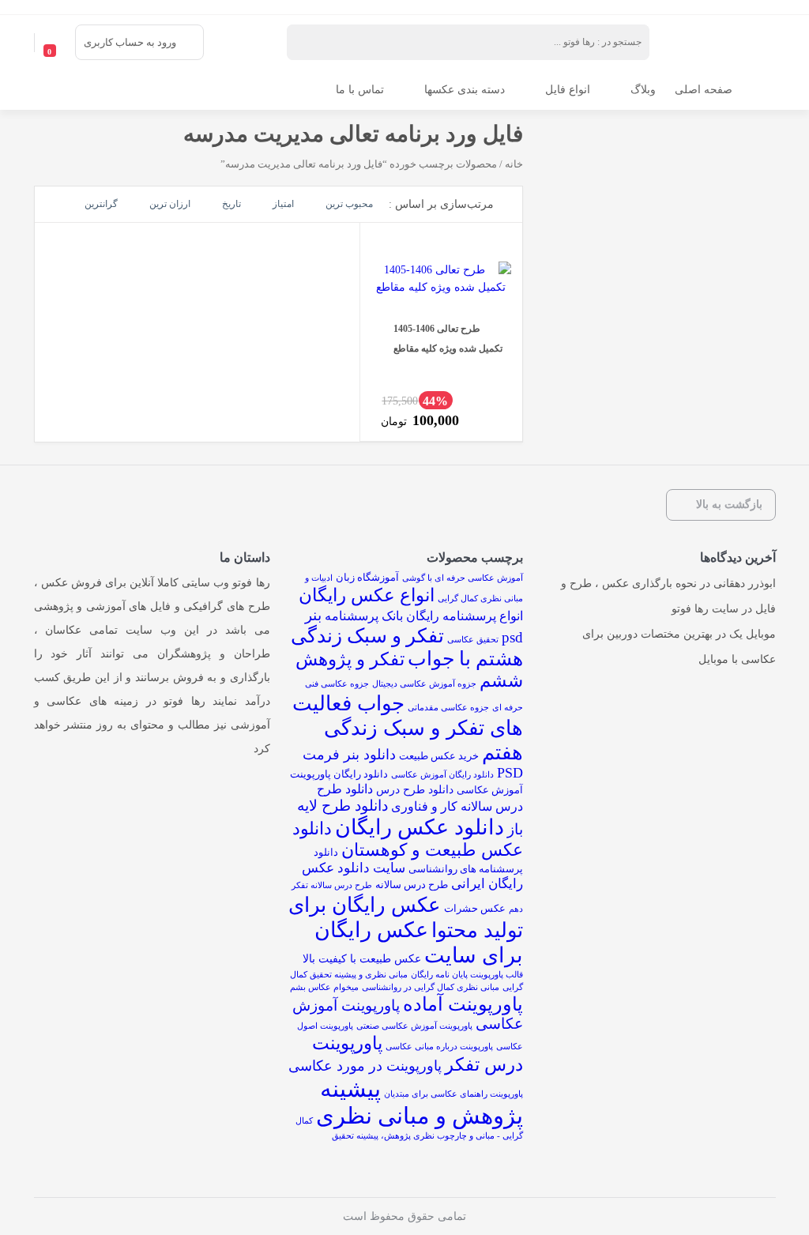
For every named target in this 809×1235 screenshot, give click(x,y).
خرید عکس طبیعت (439, 756)
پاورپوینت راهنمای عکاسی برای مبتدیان (453, 1094)
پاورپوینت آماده (463, 1004)
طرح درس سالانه (411, 884)
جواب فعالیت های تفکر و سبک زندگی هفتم (407, 728)
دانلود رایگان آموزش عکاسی (442, 774)
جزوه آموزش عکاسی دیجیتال (424, 684)
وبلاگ (643, 90)
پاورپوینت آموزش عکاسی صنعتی (414, 1026)
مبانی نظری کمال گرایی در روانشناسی (430, 987)
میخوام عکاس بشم (324, 987)
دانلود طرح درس (414, 789)
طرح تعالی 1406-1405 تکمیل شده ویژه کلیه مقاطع (447, 338)
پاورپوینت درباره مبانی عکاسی (439, 1046)
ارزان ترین (169, 203)
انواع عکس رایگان (367, 595)
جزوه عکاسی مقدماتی (448, 707)
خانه (514, 164)
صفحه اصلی (703, 90)
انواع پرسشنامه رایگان (464, 616)
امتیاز (283, 203)
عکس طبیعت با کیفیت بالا (362, 958)
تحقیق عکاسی (473, 639)
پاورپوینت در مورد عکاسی (365, 1066)
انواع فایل (567, 90)
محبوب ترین (349, 203)
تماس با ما (360, 90)
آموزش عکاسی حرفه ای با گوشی (462, 578)
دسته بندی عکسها (464, 90)
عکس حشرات (475, 908)
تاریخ (231, 203)
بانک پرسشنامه (364, 616)
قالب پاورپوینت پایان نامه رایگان (467, 974)
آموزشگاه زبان (367, 577)
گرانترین (101, 203)
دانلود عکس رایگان (419, 827)
